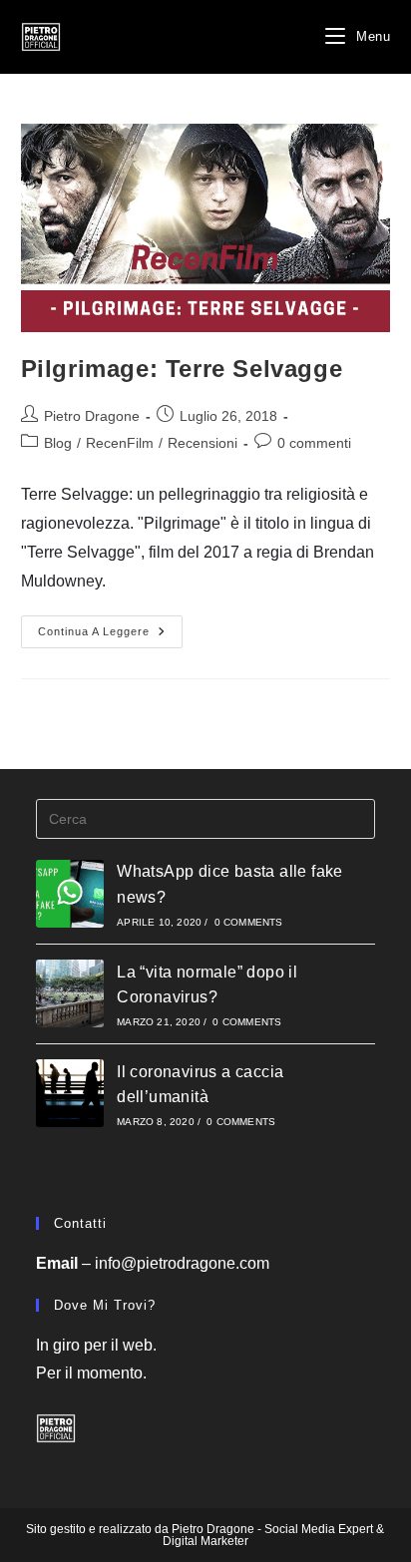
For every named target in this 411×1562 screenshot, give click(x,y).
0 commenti (314, 443)
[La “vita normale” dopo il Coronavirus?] (70, 993)
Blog (58, 443)
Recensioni (202, 443)
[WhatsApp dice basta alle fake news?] (70, 894)
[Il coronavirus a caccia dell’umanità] (70, 1093)
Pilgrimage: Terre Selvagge (182, 368)
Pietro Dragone (92, 416)
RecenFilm (120, 443)
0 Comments (248, 922)
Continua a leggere (110, 636)
